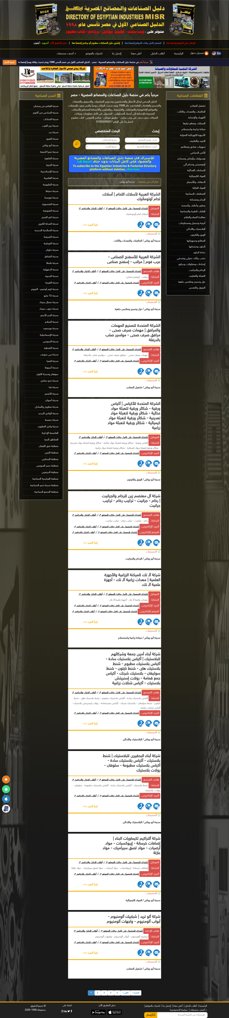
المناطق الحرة (51, 439)
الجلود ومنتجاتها (197, 246)
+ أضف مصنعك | (198, 1010)
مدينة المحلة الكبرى (48, 224)
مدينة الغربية (51, 282)
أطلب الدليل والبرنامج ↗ (90, 208)
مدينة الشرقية (51, 237)
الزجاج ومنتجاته (197, 199)
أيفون (36, 43)
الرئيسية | (202, 1006)
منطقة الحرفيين (50, 472)
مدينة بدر (53, 132)
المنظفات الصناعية (195, 194)
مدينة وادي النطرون (48, 426)
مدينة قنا (53, 387)
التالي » (125, 993)
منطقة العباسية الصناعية (45, 479)
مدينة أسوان (51, 400)
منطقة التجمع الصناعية (46, 492)
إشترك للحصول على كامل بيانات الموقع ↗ (127, 208)
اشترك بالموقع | (152, 1006)
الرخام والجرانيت (197, 270)
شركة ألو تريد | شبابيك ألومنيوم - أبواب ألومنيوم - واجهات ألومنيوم (133, 919)
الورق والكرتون (197, 235)
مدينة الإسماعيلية (49, 335)
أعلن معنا (136, 53)
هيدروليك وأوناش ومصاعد (191, 158)
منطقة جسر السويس (47, 466)
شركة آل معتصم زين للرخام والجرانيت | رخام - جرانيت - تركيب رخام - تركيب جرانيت (131, 501)
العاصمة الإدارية (50, 433)
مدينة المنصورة (50, 204)
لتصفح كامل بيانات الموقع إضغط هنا (142, 43)
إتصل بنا (116, 53)
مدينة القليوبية (50, 184)
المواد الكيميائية (197, 176)
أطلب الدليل (158, 53)
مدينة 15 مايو (51, 296)
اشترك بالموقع (94, 53)
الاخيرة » (136, 993)
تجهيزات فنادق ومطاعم (193, 147)
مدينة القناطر (51, 256)
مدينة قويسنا (51, 197)
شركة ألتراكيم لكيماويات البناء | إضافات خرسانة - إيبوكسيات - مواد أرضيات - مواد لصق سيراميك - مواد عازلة (131, 846)
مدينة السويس (50, 341)
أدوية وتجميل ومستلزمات (192, 223)
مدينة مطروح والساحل (46, 407)
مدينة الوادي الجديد (48, 413)
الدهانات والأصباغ (196, 182)
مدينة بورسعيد (50, 328)
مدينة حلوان (52, 250)
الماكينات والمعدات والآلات (191, 111)
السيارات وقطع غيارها (194, 123)
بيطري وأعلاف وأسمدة (193, 205)
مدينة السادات (50, 119)
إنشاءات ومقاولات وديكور (191, 264)
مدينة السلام (51, 322)
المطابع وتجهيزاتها (196, 241)
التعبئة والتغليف (197, 276)
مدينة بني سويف (49, 354)
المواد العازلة (198, 188)
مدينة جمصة (51, 420)
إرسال (149, 1015)
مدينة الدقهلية (50, 269)
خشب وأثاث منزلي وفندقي (191, 258)
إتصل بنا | (166, 1006)
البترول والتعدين (197, 287)
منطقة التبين (51, 452)
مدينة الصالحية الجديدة (46, 230)
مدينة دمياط (52, 191)
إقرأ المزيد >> (90, 225)
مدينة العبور (52, 139)
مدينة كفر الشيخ (50, 217)
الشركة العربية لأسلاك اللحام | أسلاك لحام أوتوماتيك (131, 197)
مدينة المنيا (52, 361)
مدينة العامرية (51, 178)
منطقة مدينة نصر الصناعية (44, 485)
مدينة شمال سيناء (49, 302)
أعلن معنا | (177, 1006)
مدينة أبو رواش (127, 182)
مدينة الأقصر (51, 394)
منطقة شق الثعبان (48, 446)
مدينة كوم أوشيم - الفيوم (44, 289)
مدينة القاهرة (51, 158)
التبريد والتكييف (197, 141)
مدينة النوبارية (51, 243)
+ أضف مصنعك (66, 53)
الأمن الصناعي (197, 153)
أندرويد (45, 43)
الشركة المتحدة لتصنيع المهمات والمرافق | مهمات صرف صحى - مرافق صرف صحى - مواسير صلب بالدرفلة (132, 333)
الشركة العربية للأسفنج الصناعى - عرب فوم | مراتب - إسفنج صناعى (133, 260)
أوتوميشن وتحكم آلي (194, 164)
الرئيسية (178, 53)
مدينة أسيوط (51, 367)
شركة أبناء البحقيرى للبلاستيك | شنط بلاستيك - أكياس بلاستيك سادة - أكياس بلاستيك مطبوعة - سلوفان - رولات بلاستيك (131, 763)
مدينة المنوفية (50, 211)
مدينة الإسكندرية (49, 171)
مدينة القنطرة (51, 348)
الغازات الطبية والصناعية (192, 211)
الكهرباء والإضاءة (196, 117)
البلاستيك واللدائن (195, 229)
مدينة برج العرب (50, 126)
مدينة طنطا (52, 263)
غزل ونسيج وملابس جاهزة (191, 282)
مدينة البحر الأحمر (49, 315)
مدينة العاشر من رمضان (46, 106)
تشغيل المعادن (197, 106)
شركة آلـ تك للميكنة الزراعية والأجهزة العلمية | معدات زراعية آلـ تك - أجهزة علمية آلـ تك (132, 580)
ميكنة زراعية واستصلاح (193, 129)
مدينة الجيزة (52, 165)
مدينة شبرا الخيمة (49, 152)
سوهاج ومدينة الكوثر (47, 374)
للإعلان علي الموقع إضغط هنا (180, 43)
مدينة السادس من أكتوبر (45, 112)
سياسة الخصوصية (179, 1010)
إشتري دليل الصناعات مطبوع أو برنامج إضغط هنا (95, 43)
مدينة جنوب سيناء (49, 309)
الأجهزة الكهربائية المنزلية (192, 135)
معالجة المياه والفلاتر (194, 217)
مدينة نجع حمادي (49, 381)
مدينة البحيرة (51, 276)
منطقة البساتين (50, 459)
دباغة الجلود (199, 252)
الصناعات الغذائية (196, 170)
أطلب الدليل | (190, 1006)
